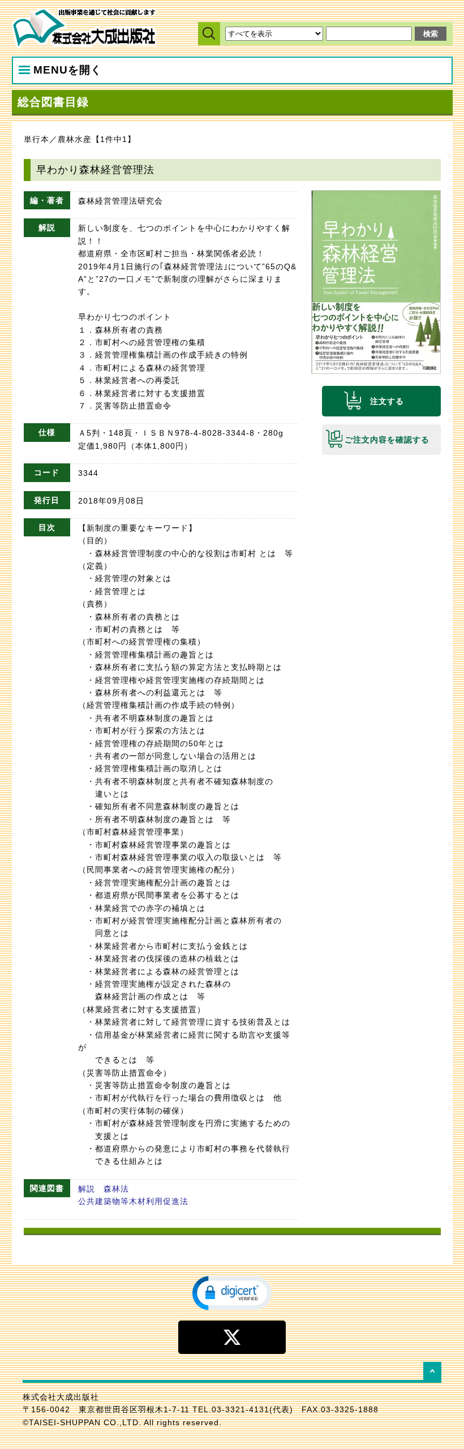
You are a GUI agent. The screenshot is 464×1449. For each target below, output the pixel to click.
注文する (387, 401)
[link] (232, 1292)
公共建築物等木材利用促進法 (133, 1201)
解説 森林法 (103, 1188)
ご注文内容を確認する (387, 439)
